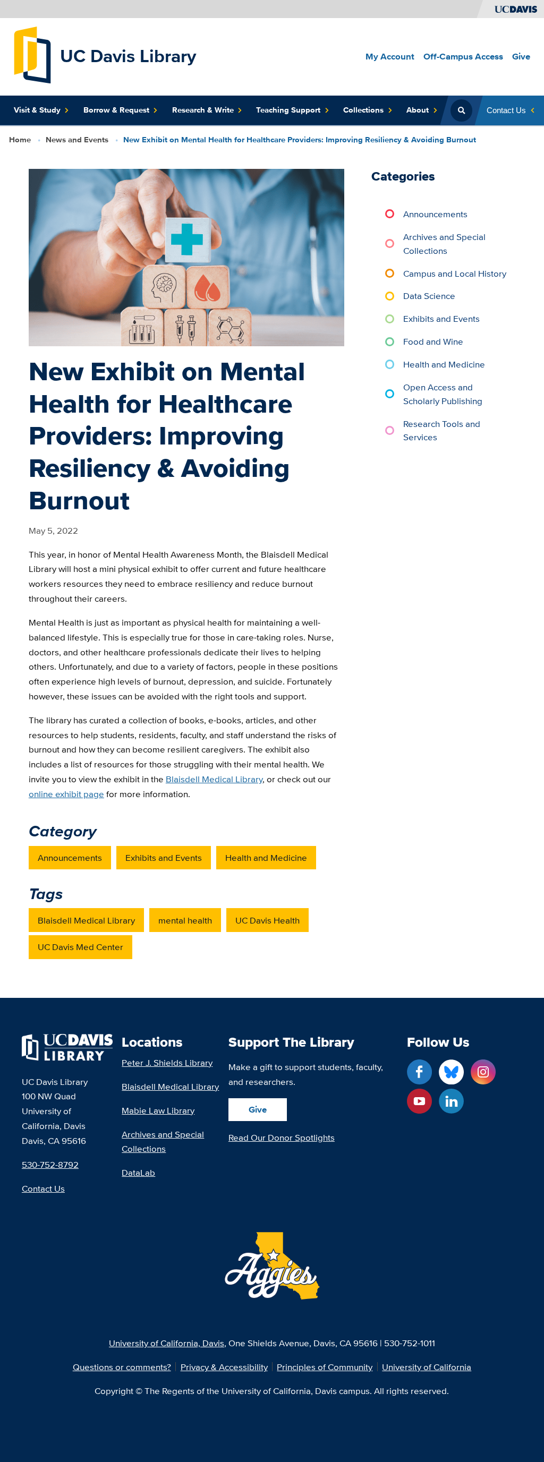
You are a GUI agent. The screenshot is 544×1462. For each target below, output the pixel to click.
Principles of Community (324, 1366)
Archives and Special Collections (444, 243)
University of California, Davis (166, 1342)
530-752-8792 (50, 1164)
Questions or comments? (122, 1366)
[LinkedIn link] (451, 1101)
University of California (426, 1366)
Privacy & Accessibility (224, 1366)
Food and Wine (433, 341)
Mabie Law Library (158, 1110)
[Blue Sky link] (451, 1071)
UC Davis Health (267, 920)
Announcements (70, 857)
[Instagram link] (483, 1071)
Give (258, 1109)
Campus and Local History (454, 273)
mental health (185, 920)
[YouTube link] (419, 1101)
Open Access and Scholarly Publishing (442, 393)
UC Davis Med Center (80, 946)
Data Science (429, 295)
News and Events (77, 140)
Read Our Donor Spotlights (281, 1137)
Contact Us (43, 1188)
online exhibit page (66, 793)
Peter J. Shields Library (167, 1062)
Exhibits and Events (163, 857)
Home (20, 140)
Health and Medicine (266, 857)
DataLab (138, 1172)
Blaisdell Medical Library (214, 778)
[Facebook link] (419, 1071)
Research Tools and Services (441, 430)
